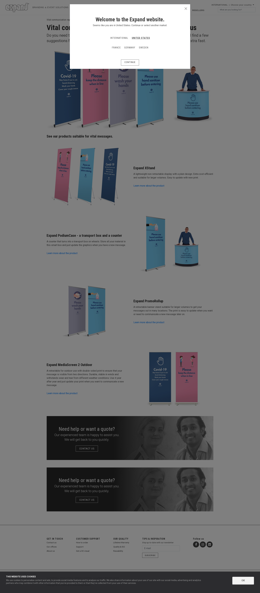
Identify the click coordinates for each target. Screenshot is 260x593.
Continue (130, 62)
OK (243, 580)
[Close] (186, 8)
